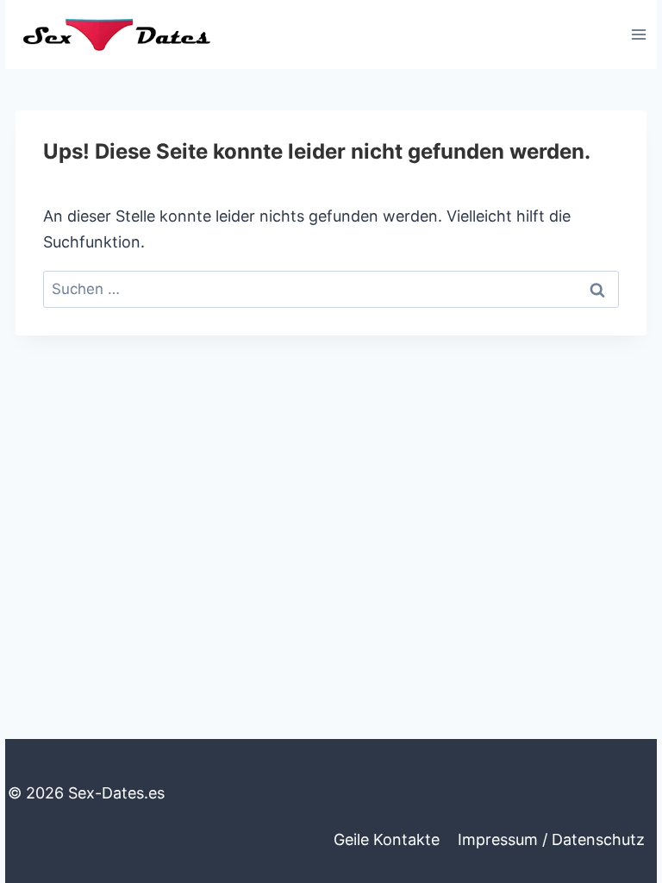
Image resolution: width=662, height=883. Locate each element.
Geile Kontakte (387, 839)
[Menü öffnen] (638, 34)
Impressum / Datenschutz (551, 839)
